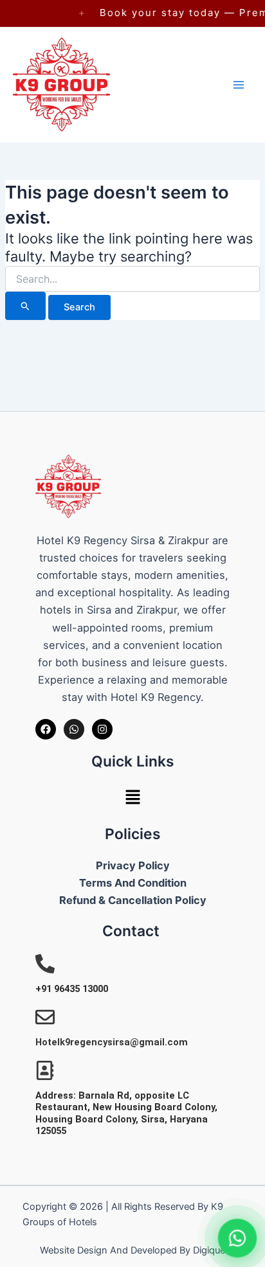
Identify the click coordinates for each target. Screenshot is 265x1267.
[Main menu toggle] (238, 84)
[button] (132, 798)
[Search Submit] (25, 306)
